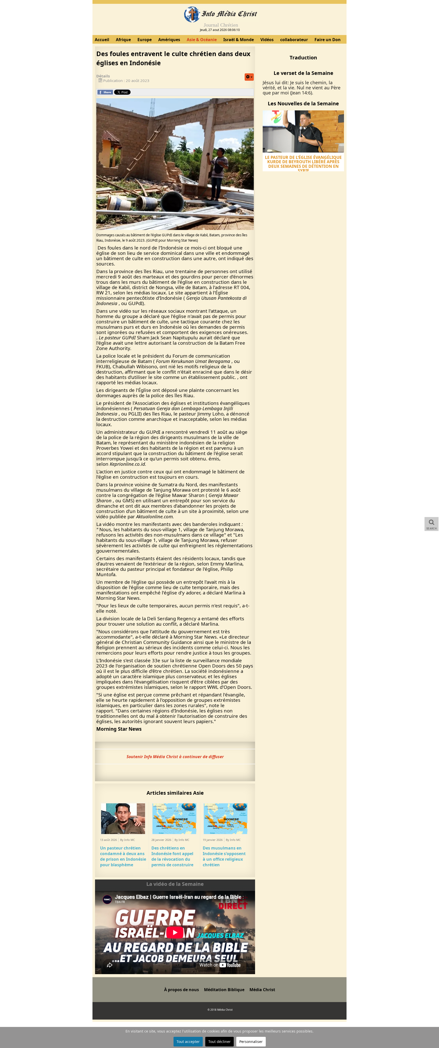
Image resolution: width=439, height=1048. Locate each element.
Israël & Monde (238, 39)
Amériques (169, 39)
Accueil (102, 39)
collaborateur (294, 39)
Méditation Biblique (224, 989)
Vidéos (267, 39)
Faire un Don (328, 39)
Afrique (123, 39)
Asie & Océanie (202, 39)
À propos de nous (181, 989)
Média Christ (262, 989)
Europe (144, 39)
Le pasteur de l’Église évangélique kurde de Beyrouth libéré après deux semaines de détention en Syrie (303, 164)
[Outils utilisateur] (249, 77)
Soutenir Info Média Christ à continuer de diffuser (175, 756)
